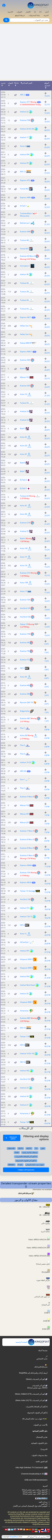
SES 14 (23, 1062)
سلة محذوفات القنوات (39, 1455)
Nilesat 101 (24, 377)
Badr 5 (22, 428)
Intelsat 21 (24, 1105)
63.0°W (47, 1123)
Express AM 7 (25, 317)
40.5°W (47, 1046)
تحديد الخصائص (41, 1359)
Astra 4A (23, 677)
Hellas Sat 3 (25, 325)
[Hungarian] (36, 1531)
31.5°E (47, 395)
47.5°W (47, 1063)
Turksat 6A (24, 309)
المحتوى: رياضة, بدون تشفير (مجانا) (34, 1490)
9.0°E (46, 644)
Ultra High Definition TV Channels (28, 1468)
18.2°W (47, 918)
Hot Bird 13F (25, 608)
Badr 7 (22, 471)
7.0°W (46, 806)
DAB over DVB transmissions (36, 1480)
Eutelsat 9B (24, 642)
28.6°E (47, 430)
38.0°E (47, 344)
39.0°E (47, 327)
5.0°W (46, 798)
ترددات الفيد (43, 1502)
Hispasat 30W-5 (26, 959)
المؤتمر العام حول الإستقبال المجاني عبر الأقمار (30, 1506)
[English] (48, 1529)
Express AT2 (25, 180)
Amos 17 (23, 591)
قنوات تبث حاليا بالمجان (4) (32, 1419)
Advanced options (11, 1138)
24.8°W (47, 943)
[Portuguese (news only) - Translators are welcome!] (30, 1529)
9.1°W (46, 858)
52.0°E (47, 216)
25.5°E (47, 490)
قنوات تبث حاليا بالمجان (34, 1165)
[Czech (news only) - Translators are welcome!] (18, 1529)
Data (17, 1153)
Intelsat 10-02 (25, 762)
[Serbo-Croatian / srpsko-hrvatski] (42, 1531)
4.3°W (46, 789)
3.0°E (46, 695)
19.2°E (47, 550)
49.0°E (47, 250)
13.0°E (47, 609)
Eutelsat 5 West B (27, 796)
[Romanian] (39, 1531)
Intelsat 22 (24, 111)
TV (36, 1148)
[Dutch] (42, 1529)
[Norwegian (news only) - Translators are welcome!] (33, 1529)
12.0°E (47, 627)
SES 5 (22, 668)
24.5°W (47, 935)
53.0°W (47, 1089)
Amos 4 (23, 146)
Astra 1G (23, 394)
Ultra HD (11, 1148)
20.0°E (47, 532)
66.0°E (47, 139)
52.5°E (47, 207)
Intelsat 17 (24, 137)
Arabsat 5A (24, 411)
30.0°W (47, 961)
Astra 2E (23, 437)
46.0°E (47, 267)
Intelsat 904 (24, 976)
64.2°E (47, 156)
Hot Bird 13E (25, 899)
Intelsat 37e (24, 908)
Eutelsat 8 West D (27, 839)
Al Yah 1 (23, 206)
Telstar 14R (24, 1122)
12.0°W (47, 875)
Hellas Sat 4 (25, 334)
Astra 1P (23, 557)
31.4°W (47, 978)
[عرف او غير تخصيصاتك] (3, 5)
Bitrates (11, 1165)
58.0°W (47, 1106)
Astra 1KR (24, 582)
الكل (42, 1148)
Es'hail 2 (23, 480)
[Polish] (21, 1529)
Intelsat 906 (24, 154)
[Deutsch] (39, 1529)
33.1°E (47, 378)
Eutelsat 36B (25, 231)
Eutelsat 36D (25, 360)
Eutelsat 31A (25, 573)
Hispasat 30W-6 (26, 968)
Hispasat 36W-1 (26, 1002)
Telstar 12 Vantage (27, 891)
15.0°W (47, 892)
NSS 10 (23, 1028)
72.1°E (47, 104)
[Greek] (12, 1529)
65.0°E (47, 147)
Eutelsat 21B (25, 522)
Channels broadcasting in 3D (32, 1474)
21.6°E (47, 524)
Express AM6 (25, 197)
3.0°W (46, 772)
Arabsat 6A (24, 420)
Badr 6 (22, 538)
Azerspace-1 (25, 266)
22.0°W (47, 926)
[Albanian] (33, 1531)
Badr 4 (22, 368)
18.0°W (47, 909)
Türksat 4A (24, 283)
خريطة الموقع (20, 15)
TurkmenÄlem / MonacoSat (26, 214)
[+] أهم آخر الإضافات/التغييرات (26, 1157)
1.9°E (46, 712)
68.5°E (47, 130)
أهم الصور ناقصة (41, 1461)
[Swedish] (36, 1529)
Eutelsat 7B (24, 651)
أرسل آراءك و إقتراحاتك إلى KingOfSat (33, 1373)
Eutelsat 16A (25, 599)
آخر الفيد (44, 1504)
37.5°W (47, 1029)
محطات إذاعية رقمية (29, 1153)
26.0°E (47, 464)
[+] (40, 12)
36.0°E (47, 353)
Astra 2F (23, 454)
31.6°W (47, 986)
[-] (35, 12)
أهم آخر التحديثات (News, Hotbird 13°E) (30, 1394)
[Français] (45, 1529)
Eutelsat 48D (25, 1018)
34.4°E (47, 370)
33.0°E (47, 387)
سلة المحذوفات (34, 15)
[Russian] (45, 1531)
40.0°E (47, 318)
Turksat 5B (24, 291)
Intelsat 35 (24, 993)
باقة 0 (20, 1165)
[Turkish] (48, 1531)
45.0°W (47, 1055)
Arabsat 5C (24, 531)
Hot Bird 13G (25, 617)
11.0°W (47, 866)
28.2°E (47, 438)
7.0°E (46, 652)
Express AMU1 (26, 351)
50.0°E (47, 241)
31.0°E (47, 404)
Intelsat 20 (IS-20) (27, 129)
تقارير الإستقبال (41, 1437)
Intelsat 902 (24, 1070)
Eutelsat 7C (24, 659)
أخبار (47, 12)
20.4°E (47, 541)
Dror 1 (22, 779)
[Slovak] (15, 1529)
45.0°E (47, 276)
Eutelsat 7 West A (27, 831)
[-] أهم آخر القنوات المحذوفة (26, 1161)
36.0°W (47, 1003)
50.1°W (47, 1072)
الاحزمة (10, 12)
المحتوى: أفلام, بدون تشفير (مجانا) (35, 1494)
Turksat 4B (24, 240)
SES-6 (22, 1045)
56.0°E (47, 181)
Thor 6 (22, 754)
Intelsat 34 (24, 1096)
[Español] (27, 1529)
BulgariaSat (24, 711)
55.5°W (47, 1098)
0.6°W (46, 738)
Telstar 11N (24, 1036)
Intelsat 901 (24, 951)
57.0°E (47, 173)
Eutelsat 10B (25, 634)
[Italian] (24, 1529)
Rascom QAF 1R (26, 702)
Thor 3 (22, 788)
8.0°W (46, 841)
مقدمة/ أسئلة (42, 1350)
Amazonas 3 (25, 1113)
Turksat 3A (24, 300)
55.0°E (47, 190)
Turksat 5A (24, 403)
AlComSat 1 (24, 942)
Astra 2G (23, 445)
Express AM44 (26, 865)
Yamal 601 (24, 248)
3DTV (20, 1148)
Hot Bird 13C (25, 1079)
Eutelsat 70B (25, 120)
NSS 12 (23, 171)
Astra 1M (23, 548)
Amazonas (24, 1010)
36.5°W (47, 1020)
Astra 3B (23, 514)
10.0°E (47, 635)
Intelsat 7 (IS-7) (26, 916)
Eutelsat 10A (25, 872)
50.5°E (47, 233)
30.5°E (47, 413)
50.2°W (47, 1080)
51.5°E (47, 224)
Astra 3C (23, 505)
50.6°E (47, 258)
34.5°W (47, 995)
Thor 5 (22, 745)
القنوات (19, 12)
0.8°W (46, 729)
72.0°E (47, 113)
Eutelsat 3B (24, 694)
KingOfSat (14, 1537)
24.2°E (47, 498)
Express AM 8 (25, 882)
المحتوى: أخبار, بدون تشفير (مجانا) (35, 1492)
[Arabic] (6, 1529)
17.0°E (47, 592)
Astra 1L (23, 933)
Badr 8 (22, 462)
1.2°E (46, 721)
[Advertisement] (26, 51)
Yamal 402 (24, 188)
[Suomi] (9, 1529)
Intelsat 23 (24, 1088)
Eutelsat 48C (25, 718)
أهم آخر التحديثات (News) (35, 1379)
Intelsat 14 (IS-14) (27, 1053)
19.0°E (47, 584)
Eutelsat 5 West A (27, 855)
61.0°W (47, 1115)
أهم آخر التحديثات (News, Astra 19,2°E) (30, 1400)
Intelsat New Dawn (27, 985)
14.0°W (47, 883)
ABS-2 (22, 94)
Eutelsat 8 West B (27, 848)
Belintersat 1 (25, 223)
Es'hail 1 (23, 488)
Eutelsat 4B (24, 685)
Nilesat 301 (24, 814)
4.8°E (46, 669)
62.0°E (47, 164)
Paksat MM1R (25, 343)
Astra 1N (23, 565)
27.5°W (47, 952)
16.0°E (47, 601)
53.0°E (47, 199)
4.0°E (46, 687)
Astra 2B (23, 735)
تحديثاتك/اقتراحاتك (24, 1193)
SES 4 (22, 925)
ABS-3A (23, 771)
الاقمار (28, 12)
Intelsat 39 (24, 163)
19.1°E (47, 575)
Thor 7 (22, 728)
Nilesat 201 (24, 822)
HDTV (29, 1148)
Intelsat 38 (24, 274)
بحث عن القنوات (39, 1425)
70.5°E (47, 121)
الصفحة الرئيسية (22, 1342)
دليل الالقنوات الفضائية (39, 1443)
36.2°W (47, 1012)
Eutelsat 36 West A (27, 256)
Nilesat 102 (24, 805)
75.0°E (47, 96)
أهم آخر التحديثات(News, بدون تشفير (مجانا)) (37, 1387)
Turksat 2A (24, 496)
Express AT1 (25, 102)
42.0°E (47, 284)
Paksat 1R (24, 624)
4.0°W (46, 781)
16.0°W (47, 901)
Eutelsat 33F (25, 385)
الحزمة (46, 15)
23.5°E (47, 507)
